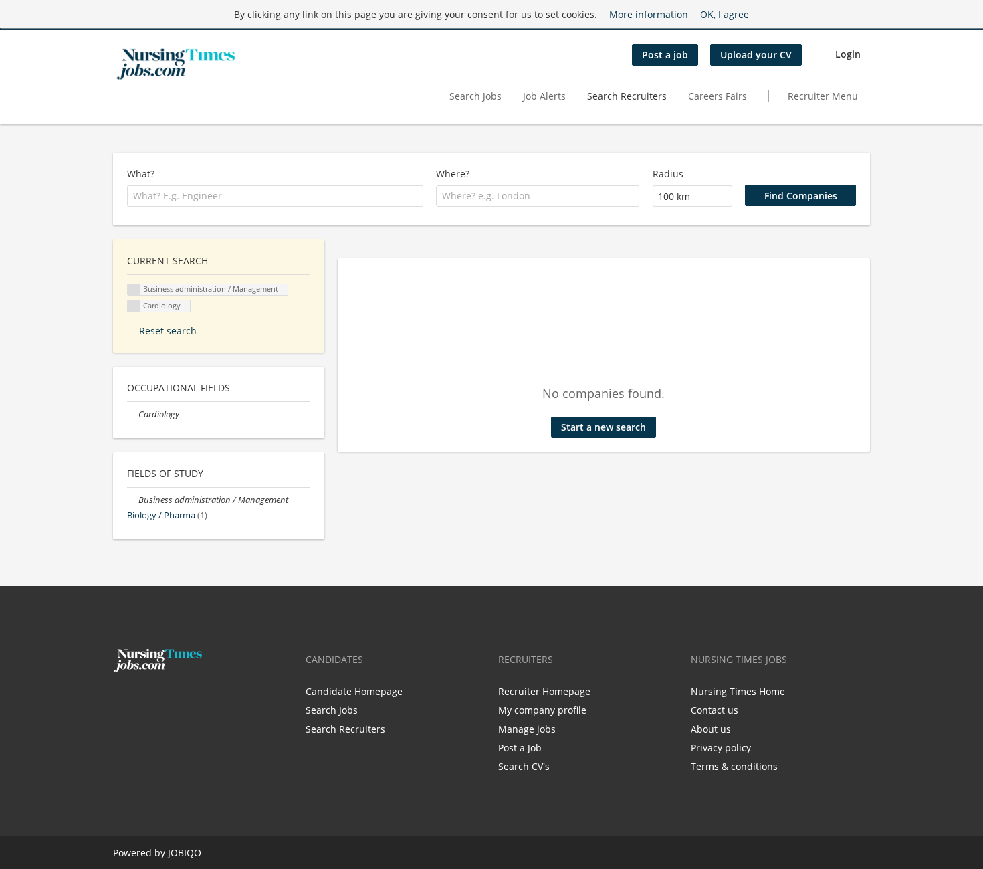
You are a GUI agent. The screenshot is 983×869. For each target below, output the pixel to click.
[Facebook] (122, 700)
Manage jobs (527, 728)
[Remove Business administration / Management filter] (132, 500)
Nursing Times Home (738, 691)
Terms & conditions (734, 766)
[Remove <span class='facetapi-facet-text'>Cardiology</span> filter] (134, 306)
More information (648, 14)
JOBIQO (184, 852)
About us (711, 728)
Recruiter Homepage (544, 691)
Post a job (665, 54)
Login (848, 53)
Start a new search (603, 427)
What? (140, 173)
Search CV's (524, 766)
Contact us (714, 710)
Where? (452, 173)
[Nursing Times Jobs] (176, 64)
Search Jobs (475, 96)
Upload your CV (756, 54)
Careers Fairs (717, 96)
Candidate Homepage (354, 691)
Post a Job (520, 747)
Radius (668, 173)
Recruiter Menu (823, 96)
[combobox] (275, 196)
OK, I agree (724, 14)
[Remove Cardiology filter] (132, 414)
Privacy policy (721, 747)
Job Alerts (544, 96)
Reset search (168, 330)
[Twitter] (144, 700)
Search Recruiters (627, 96)
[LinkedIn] (164, 700)
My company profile (542, 710)
